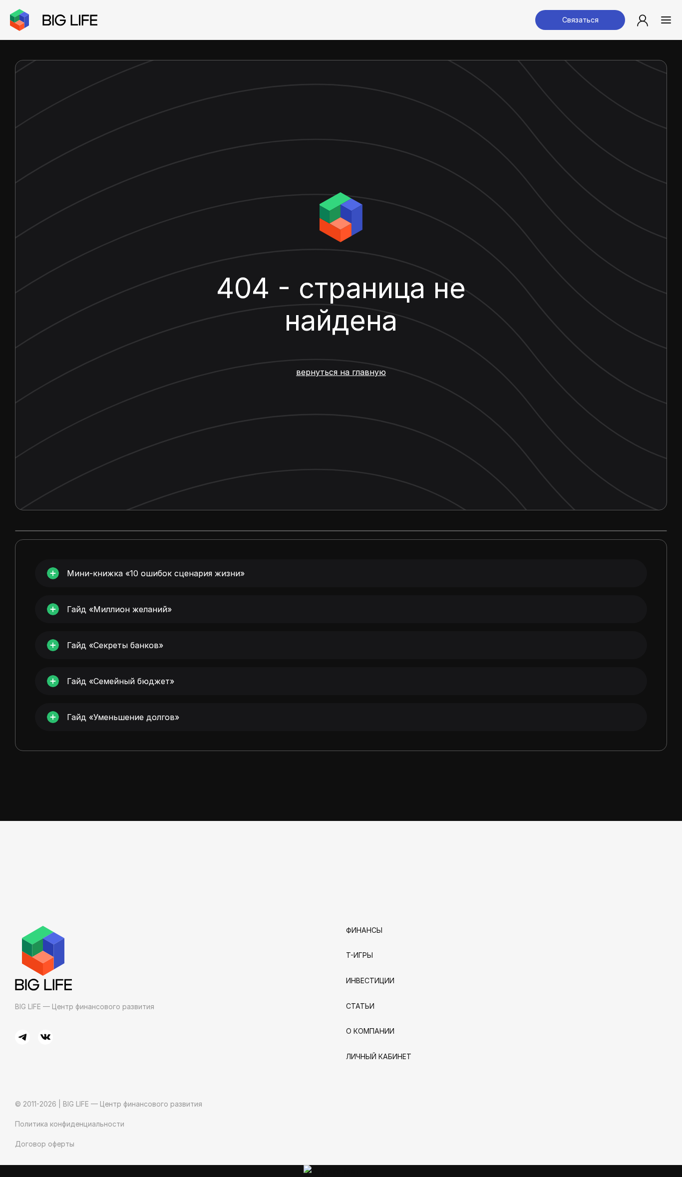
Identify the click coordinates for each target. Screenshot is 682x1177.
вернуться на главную (341, 372)
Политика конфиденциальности (69, 1124)
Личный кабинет (378, 1056)
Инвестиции (370, 980)
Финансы (364, 930)
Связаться (580, 19)
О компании (370, 1031)
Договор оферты (44, 1144)
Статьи (360, 1006)
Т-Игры (359, 955)
